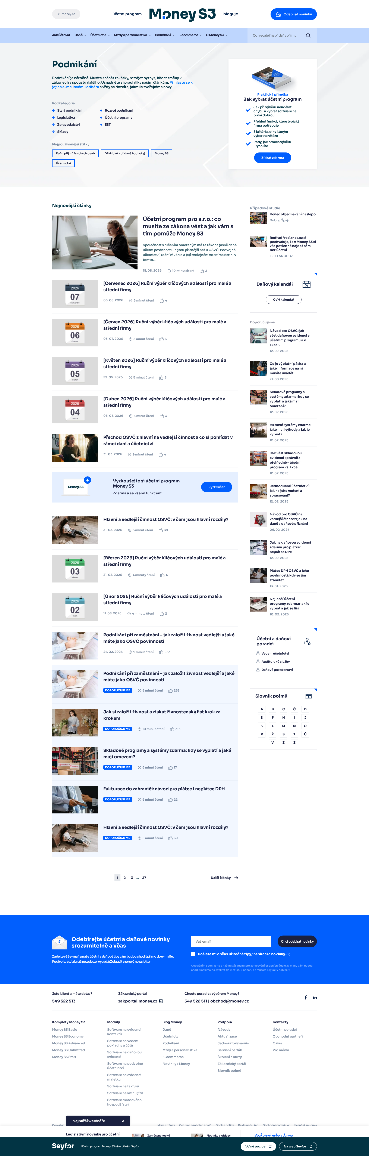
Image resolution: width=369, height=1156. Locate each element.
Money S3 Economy (67, 1036)
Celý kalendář (283, 300)
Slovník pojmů (229, 1071)
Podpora (225, 1022)
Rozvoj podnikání (119, 110)
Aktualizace (227, 1036)
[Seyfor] (63, 1146)
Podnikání (163, 35)
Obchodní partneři (288, 1036)
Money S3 (161, 153)
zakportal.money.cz (137, 1001)
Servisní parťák (230, 1050)
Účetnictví (98, 35)
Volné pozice (255, 1146)
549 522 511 (195, 1001)
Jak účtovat (61, 35)
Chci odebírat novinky (297, 941)
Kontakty (280, 1022)
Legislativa (66, 117)
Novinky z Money (176, 1064)
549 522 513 (63, 1001)
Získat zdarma (272, 158)
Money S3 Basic (64, 1029)
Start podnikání (69, 110)
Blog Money (172, 1022)
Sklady (62, 132)
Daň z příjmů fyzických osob (75, 153)
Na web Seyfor (295, 1146)
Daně (78, 35)
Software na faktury (123, 1086)
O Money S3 (215, 35)
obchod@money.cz (229, 1001)
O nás (277, 1043)
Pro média (281, 1050)
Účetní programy (118, 117)
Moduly (113, 1022)
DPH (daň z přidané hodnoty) (125, 153)
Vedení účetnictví (275, 653)
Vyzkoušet (216, 487)
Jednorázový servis (233, 1043)
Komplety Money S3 (68, 1022)
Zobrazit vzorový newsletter (130, 961)
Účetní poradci (285, 1029)
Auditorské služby (276, 662)
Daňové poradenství (277, 670)
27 (144, 878)
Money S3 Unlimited (68, 1050)
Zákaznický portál (232, 1064)
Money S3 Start (64, 1057)
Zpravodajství (68, 125)
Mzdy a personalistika (130, 35)
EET (108, 125)
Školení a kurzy (230, 1057)
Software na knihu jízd (125, 1093)
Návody (224, 1029)
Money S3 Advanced (68, 1043)
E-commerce (188, 35)
